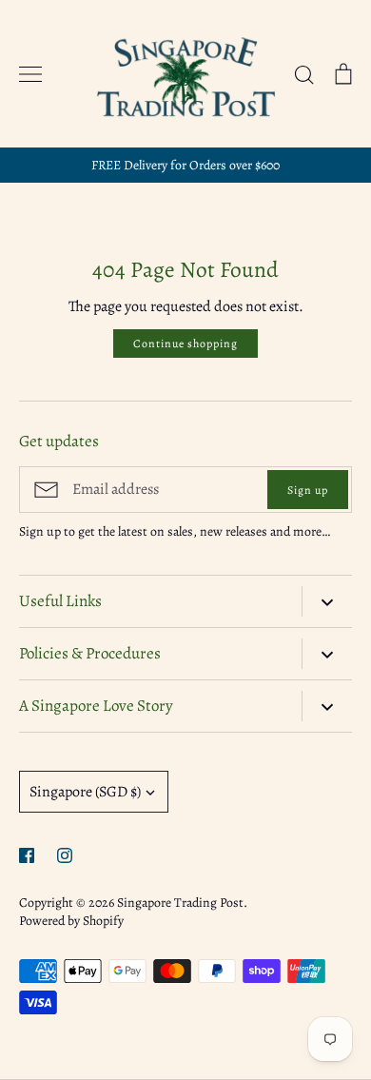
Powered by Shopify (71, 921)
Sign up (307, 490)
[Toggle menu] (30, 74)
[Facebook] (27, 855)
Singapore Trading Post (180, 902)
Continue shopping (185, 343)
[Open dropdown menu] (327, 601)
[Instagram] (65, 855)
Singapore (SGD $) (85, 791)
